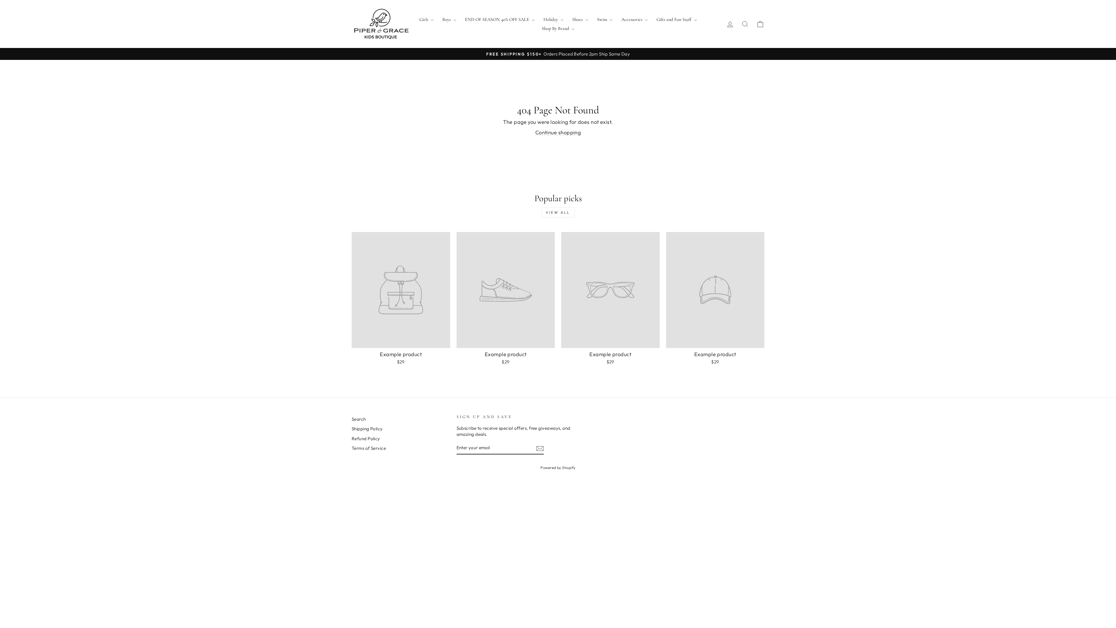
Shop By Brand (556, 28)
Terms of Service (369, 448)
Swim (602, 19)
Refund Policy (366, 438)
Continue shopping (558, 132)
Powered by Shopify (558, 467)
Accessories (632, 19)
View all (558, 212)
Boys (447, 19)
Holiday (551, 19)
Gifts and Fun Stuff (675, 19)
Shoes (578, 19)
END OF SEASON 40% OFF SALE (497, 19)
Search (359, 419)
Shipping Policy (367, 428)
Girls (424, 19)
